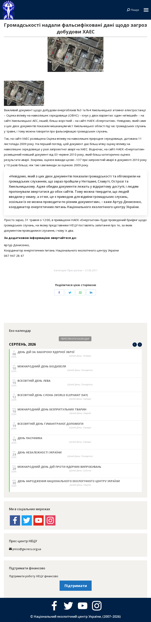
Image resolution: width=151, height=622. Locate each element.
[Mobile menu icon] (146, 10)
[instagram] (96, 605)
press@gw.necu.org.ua (27, 549)
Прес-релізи (74, 270)
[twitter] (68, 605)
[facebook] (54, 605)
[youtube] (82, 605)
